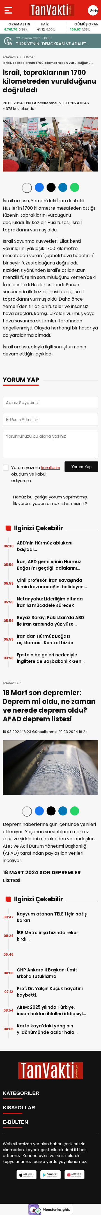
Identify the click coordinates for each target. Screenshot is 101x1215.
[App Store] (26, 1174)
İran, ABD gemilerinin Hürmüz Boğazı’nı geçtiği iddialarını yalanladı (49, 565)
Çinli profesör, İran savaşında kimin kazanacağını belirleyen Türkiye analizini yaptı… (50, 583)
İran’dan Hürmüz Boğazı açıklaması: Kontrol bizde (45, 639)
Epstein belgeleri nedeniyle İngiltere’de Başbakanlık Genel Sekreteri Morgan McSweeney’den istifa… (51, 658)
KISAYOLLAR (19, 1107)
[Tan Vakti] (51, 10)
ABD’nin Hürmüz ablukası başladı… (44, 546)
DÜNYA (28, 57)
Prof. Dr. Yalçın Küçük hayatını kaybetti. (50, 992)
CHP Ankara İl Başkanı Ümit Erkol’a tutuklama (47, 973)
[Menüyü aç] (9, 10)
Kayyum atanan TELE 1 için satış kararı (52, 917)
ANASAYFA (11, 57)
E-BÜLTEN (15, 1122)
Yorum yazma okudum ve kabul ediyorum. (35, 474)
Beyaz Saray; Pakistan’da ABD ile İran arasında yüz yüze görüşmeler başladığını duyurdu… (50, 621)
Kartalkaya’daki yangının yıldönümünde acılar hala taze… (45, 1029)
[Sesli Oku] (27, 188)
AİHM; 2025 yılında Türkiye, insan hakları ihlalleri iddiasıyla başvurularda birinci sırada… (51, 1010)
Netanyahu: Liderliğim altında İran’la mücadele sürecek (50, 602)
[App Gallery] (74, 1174)
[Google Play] (50, 1174)
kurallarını (50, 467)
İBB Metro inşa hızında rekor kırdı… (47, 936)
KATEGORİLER (21, 1093)
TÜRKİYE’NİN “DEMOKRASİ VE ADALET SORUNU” (51, 44)
